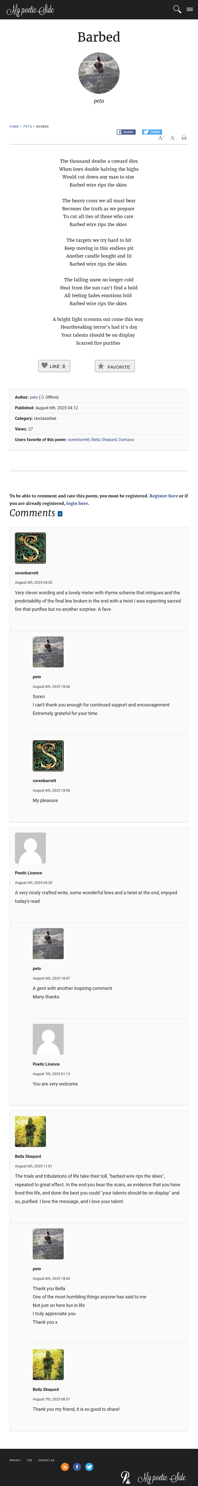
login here (77, 503)
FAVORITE (118, 367)
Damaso (126, 439)
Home (14, 126)
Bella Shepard (104, 439)
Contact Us (46, 1460)
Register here (164, 495)
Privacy (15, 1460)
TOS (29, 1460)
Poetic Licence (28, 873)
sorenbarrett (79, 439)
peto (27, 126)
